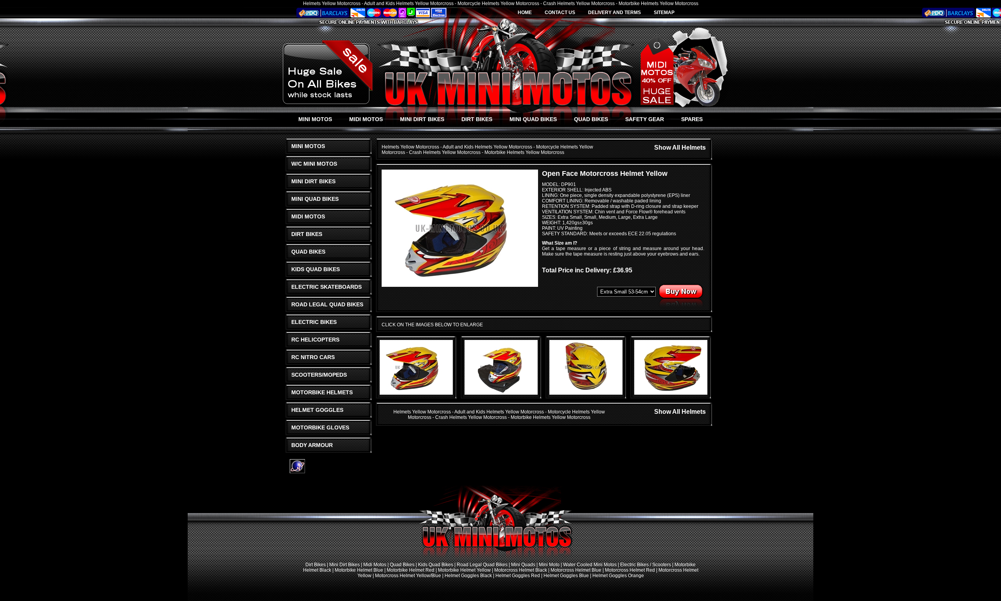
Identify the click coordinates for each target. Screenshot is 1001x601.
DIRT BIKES (476, 119)
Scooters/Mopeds (319, 375)
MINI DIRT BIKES (422, 119)
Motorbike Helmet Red (410, 570)
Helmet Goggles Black (468, 575)
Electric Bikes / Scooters (645, 564)
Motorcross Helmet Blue (576, 570)
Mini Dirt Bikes (313, 181)
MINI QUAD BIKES (533, 119)
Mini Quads (523, 564)
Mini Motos (308, 146)
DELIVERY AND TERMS (614, 12)
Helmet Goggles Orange (618, 575)
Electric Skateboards (326, 287)
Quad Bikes (308, 252)
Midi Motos (308, 216)
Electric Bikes (314, 322)
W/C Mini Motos (314, 164)
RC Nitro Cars (313, 357)
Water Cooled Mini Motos (590, 564)
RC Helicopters (315, 339)
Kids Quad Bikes (315, 269)
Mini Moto (549, 564)
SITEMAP (664, 12)
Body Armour (312, 445)
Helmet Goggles (317, 410)
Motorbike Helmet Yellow (464, 570)
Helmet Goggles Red (517, 575)
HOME (525, 12)
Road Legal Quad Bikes (327, 304)
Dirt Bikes (306, 234)
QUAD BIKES (591, 119)
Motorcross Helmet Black (520, 570)
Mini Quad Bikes (315, 199)
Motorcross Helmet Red (630, 570)
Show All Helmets (680, 147)
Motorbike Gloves (320, 427)
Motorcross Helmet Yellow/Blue (408, 575)
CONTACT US (560, 12)
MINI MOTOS (315, 119)
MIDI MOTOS (366, 119)
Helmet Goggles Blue (566, 575)
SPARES (692, 119)
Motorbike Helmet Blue (359, 570)
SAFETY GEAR (644, 119)
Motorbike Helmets (322, 392)
